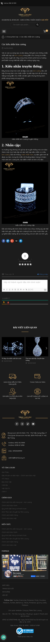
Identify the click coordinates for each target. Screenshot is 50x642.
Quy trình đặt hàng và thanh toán (14, 509)
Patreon (25, 605)
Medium (6, 603)
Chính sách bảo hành (9, 505)
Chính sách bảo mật (9, 518)
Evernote (22, 600)
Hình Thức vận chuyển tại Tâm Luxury (15, 512)
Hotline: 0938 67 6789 (16, 445)
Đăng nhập (43, 274)
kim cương (19, 55)
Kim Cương (6, 592)
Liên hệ (4, 595)
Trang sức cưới (8, 588)
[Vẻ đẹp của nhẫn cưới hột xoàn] (13, 346)
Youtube (42, 600)
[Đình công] (12, 289)
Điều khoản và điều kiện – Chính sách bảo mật (18, 475)
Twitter (16, 600)
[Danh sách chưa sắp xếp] (18, 289)
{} (29, 289)
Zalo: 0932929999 (15, 451)
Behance (19, 603)
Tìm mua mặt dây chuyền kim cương (35, 359)
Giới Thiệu (5, 472)
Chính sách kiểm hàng (10, 515)
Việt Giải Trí (6, 488)
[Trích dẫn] (20, 289)
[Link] (26, 289)
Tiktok (26, 603)
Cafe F (4, 491)
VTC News (5, 479)
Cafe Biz (5, 485)
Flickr (36, 600)
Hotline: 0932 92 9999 (16, 443)
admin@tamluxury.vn (16, 458)
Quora (39, 603)
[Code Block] (23, 289)
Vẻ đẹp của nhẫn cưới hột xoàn (11, 358)
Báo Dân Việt (6, 482)
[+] (32, 289)
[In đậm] (4, 289)
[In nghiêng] (6, 289)
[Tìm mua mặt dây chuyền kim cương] (37, 346)
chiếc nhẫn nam (27, 155)
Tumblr (12, 603)
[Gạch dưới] (9, 289)
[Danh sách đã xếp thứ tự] (15, 289)
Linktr (44, 603)
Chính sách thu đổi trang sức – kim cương (17, 502)
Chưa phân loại (12, 37)
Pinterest (30, 600)
